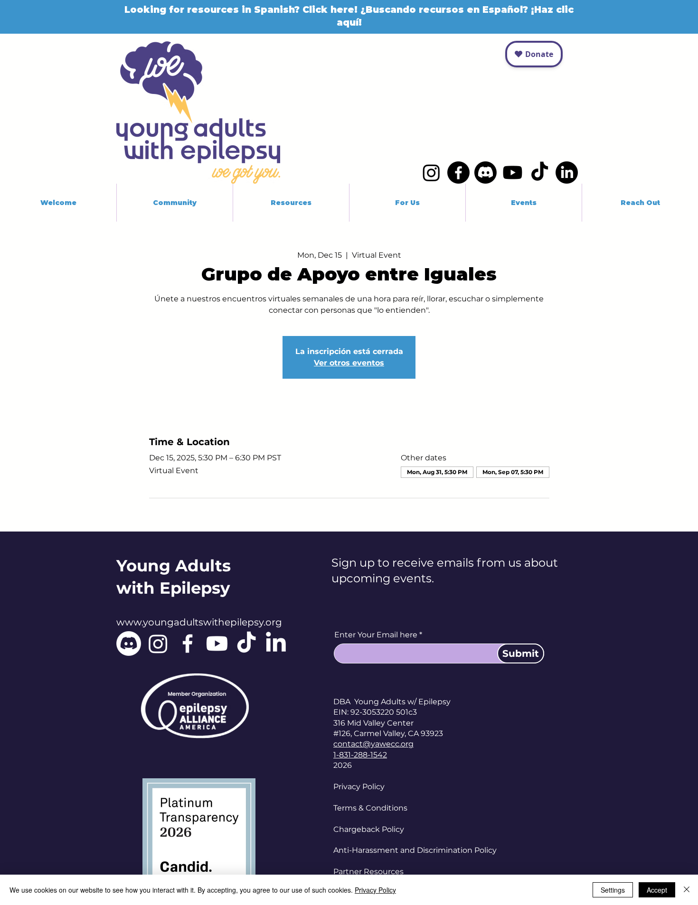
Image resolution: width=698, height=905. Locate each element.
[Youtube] (512, 172)
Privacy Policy (359, 786)
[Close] (686, 889)
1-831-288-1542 (360, 754)
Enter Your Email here (375, 635)
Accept (657, 890)
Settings (613, 890)
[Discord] (485, 172)
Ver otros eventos (349, 362)
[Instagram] (431, 172)
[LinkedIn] (567, 172)
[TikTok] (539, 172)
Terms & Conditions (370, 807)
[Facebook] (458, 172)
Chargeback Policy (368, 829)
